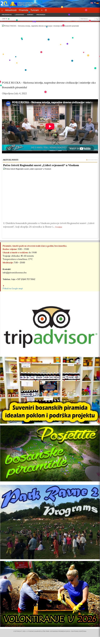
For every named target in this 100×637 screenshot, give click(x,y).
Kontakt (30, 14)
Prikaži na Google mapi (13, 288)
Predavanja (40, 14)
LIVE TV (4, 18)
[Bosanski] (94, 3)
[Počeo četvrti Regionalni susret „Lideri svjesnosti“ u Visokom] (50, 193)
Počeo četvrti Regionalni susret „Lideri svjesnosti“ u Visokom (41, 165)
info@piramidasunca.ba (15, 272)
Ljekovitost (19, 14)
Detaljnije (58, 227)
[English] (92, 3)
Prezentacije (7, 14)
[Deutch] (97, 3)
